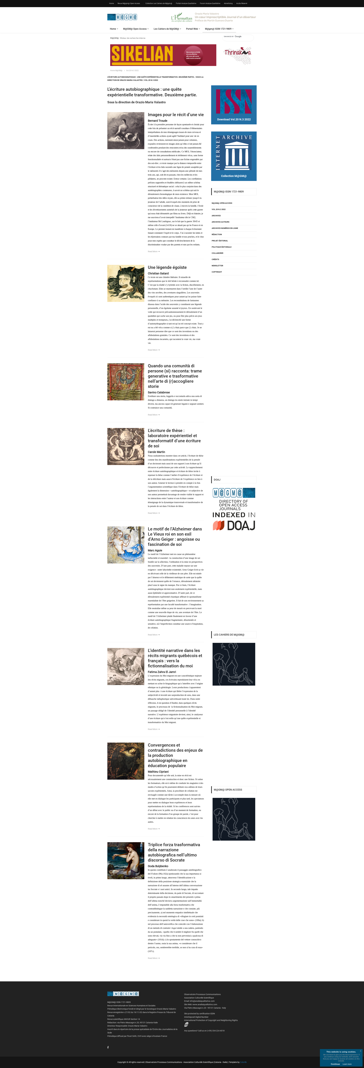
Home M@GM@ (116, 71)
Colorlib (243, 1062)
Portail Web (192, 28)
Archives (216, 216)
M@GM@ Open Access (135, 28)
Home (111, 3)
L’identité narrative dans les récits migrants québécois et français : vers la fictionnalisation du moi (175, 658)
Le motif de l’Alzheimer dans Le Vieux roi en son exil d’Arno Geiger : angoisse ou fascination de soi (175, 536)
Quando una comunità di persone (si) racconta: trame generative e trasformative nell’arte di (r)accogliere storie (175, 376)
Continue (335, 1064)
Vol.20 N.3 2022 (132, 71)
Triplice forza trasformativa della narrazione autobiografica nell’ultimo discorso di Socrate (174, 852)
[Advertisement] (234, 426)
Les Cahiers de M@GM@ (166, 28)
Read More (153, 251)
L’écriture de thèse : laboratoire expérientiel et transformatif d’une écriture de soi (174, 438)
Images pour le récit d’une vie (176, 114)
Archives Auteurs (220, 222)
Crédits (215, 259)
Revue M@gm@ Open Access (129, 3)
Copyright (217, 272)
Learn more (347, 1064)
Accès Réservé (241, 3)
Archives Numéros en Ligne (225, 228)
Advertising (228, 3)
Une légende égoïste (167, 267)
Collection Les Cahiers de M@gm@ (158, 3)
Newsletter (217, 266)
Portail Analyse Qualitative (186, 3)
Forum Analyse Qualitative (210, 3)
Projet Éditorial (220, 241)
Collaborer (217, 253)
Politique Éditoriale (221, 247)
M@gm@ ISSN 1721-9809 (218, 28)
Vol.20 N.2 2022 (219, 209)
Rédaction (217, 234)
